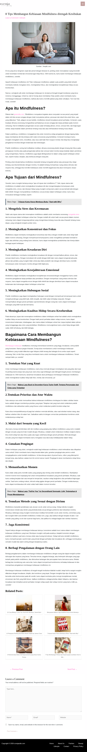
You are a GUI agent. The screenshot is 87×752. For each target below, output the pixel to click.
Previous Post (16, 669)
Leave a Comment (11, 18)
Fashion (71, 743)
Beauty (80, 743)
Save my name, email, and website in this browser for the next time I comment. (35, 725)
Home (51, 743)
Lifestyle (22, 18)
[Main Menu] (83, 4)
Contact (66, 746)
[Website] (70, 718)
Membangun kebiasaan (13, 346)
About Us (61, 743)
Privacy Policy (78, 746)
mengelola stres (73, 214)
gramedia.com (19, 114)
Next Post (72, 669)
